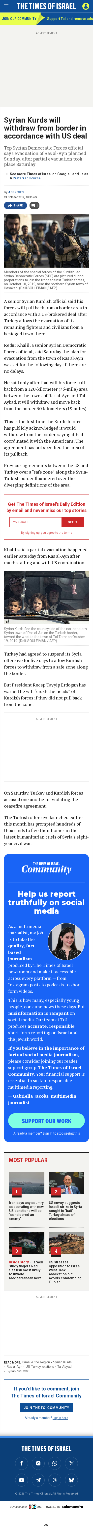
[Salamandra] (72, 1506)
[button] (85, 6)
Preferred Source (27, 178)
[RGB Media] (36, 1507)
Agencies (16, 192)
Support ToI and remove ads (70, 19)
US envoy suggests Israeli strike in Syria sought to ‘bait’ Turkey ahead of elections (65, 1211)
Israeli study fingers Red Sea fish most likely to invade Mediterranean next (26, 1270)
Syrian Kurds (62, 1362)
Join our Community (19, 19)
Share (18, 205)
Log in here (60, 1417)
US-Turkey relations (40, 1366)
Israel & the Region (36, 1362)
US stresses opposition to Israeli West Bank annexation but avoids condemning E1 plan (65, 1272)
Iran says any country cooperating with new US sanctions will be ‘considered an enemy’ (26, 1211)
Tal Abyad (64, 1366)
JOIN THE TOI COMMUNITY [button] (46, 1407)
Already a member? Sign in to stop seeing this (46, 1133)
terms (68, 532)
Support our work (46, 1120)
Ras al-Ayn (14, 1366)
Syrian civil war (17, 1371)
